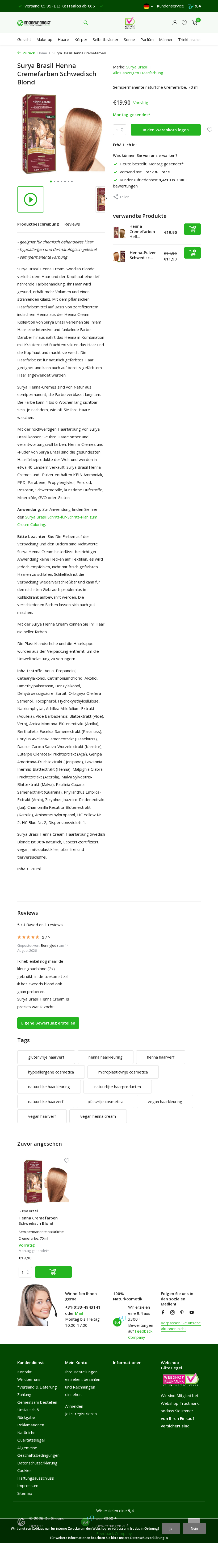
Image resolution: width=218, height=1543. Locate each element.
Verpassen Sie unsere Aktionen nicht (181, 1326)
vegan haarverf (42, 1116)
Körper (80, 39)
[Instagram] (172, 1312)
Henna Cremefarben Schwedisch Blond (38, 1220)
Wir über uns (28, 1379)
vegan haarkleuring (165, 1101)
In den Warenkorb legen (166, 129)
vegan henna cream (98, 1116)
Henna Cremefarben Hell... (142, 231)
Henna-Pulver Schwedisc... (143, 255)
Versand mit (145, 171)
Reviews (72, 224)
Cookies (24, 1470)
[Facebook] (163, 1312)
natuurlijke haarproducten (117, 1086)
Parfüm (147, 39)
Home (42, 53)
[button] (51, 181)
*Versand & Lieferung (37, 1387)
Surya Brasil (137, 67)
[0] (193, 22)
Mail (79, 1313)
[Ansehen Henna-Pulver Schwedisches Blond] (119, 256)
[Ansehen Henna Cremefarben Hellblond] (119, 232)
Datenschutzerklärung (37, 1463)
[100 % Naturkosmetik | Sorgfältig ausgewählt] (34, 22)
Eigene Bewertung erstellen (48, 1023)
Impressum (27, 1485)
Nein (194, 1528)
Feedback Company (140, 1334)
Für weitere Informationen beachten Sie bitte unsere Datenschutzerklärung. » (109, 1538)
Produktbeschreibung (38, 224)
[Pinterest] (182, 1312)
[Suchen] (86, 22)
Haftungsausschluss (35, 1478)
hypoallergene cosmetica (51, 1072)
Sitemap (24, 1493)
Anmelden (74, 1406)
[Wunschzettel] (184, 23)
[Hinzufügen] (192, 229)
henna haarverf (160, 1057)
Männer (166, 39)
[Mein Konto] (174, 23)
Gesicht (24, 39)
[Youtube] (192, 1312)
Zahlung (24, 1394)
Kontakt (24, 1371)
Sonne (129, 39)
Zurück (28, 53)
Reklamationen (30, 1424)
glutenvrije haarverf (46, 1057)
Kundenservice (170, 6)
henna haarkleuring (106, 1057)
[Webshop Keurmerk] (130, 22)
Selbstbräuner (106, 39)
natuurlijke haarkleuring (49, 1086)
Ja (171, 1528)
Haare (63, 39)
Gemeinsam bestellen (37, 1402)
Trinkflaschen (190, 39)
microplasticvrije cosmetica (123, 1072)
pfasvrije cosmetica (105, 1101)
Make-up (44, 39)
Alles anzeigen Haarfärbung (138, 72)
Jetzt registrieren (81, 1413)
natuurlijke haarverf (45, 1101)
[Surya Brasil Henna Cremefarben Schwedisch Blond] (45, 1182)
